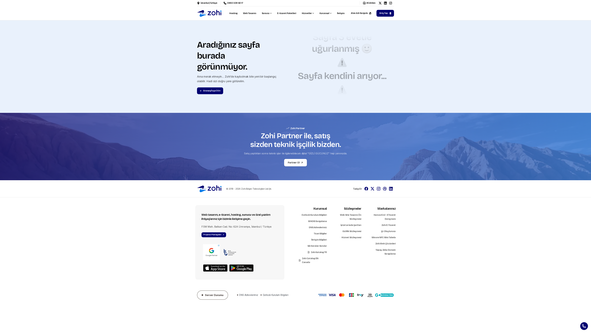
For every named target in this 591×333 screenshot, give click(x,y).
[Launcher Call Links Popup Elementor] (584, 326)
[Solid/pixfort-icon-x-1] (372, 188)
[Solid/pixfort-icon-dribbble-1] (385, 188)
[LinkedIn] (385, 3)
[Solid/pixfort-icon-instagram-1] (379, 188)
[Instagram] (390, 3)
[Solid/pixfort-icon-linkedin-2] (391, 188)
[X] (380, 3)
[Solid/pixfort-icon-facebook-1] (366, 188)
